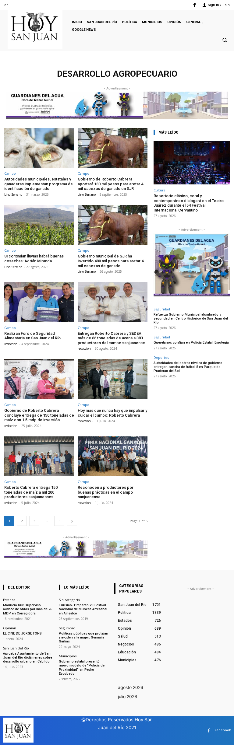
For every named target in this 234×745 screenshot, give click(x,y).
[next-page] (72, 521)
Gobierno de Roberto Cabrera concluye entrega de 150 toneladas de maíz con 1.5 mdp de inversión (39, 415)
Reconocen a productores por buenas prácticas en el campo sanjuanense (105, 492)
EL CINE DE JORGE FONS (22, 633)
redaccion (10, 344)
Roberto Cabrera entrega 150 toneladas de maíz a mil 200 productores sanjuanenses (31, 492)
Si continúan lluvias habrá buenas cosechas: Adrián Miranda (34, 258)
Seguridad (162, 309)
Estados (9, 599)
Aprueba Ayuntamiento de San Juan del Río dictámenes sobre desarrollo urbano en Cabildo (27, 657)
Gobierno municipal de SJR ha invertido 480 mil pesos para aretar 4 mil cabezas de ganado (111, 261)
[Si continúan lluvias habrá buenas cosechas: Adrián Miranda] (39, 225)
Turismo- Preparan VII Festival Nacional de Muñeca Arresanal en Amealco (83, 609)
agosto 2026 (130, 687)
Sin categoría (69, 599)
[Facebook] (194, 5)
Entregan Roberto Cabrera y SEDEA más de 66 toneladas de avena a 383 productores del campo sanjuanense (111, 338)
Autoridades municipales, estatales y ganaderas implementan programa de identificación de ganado (38, 184)
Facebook (223, 730)
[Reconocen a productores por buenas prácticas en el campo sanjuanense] (112, 456)
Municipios (67, 656)
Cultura (159, 190)
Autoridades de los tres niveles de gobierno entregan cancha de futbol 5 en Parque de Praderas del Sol (188, 367)
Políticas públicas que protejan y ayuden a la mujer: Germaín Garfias (83, 637)
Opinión (9, 628)
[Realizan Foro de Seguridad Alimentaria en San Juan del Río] (39, 302)
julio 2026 (127, 696)
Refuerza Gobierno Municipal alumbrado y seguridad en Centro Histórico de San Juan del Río (191, 318)
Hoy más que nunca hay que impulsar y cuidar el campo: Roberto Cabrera (112, 413)
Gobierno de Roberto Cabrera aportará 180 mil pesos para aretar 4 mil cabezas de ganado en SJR (110, 184)
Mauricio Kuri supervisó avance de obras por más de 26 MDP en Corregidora (27, 609)
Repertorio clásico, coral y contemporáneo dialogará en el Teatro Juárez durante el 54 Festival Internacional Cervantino (189, 203)
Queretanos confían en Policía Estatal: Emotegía (191, 343)
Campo (10, 173)
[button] (224, 39)
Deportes (161, 357)
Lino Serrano (13, 194)
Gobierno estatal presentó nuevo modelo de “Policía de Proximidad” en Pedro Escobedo (82, 667)
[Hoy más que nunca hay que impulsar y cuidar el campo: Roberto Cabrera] (112, 379)
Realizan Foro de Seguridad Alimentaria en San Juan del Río (32, 336)
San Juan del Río (16, 648)
